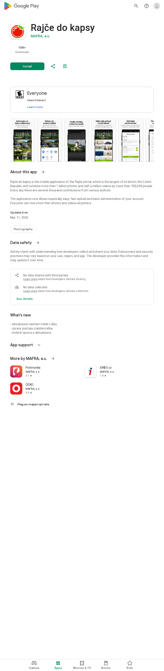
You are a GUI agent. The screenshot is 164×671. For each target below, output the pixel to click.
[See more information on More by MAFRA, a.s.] (53, 359)
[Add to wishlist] (65, 66)
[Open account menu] (157, 6)
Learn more (35, 107)
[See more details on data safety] (25, 299)
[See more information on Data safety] (38, 243)
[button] (22, 139)
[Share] (53, 66)
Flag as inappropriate (29, 404)
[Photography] (23, 229)
